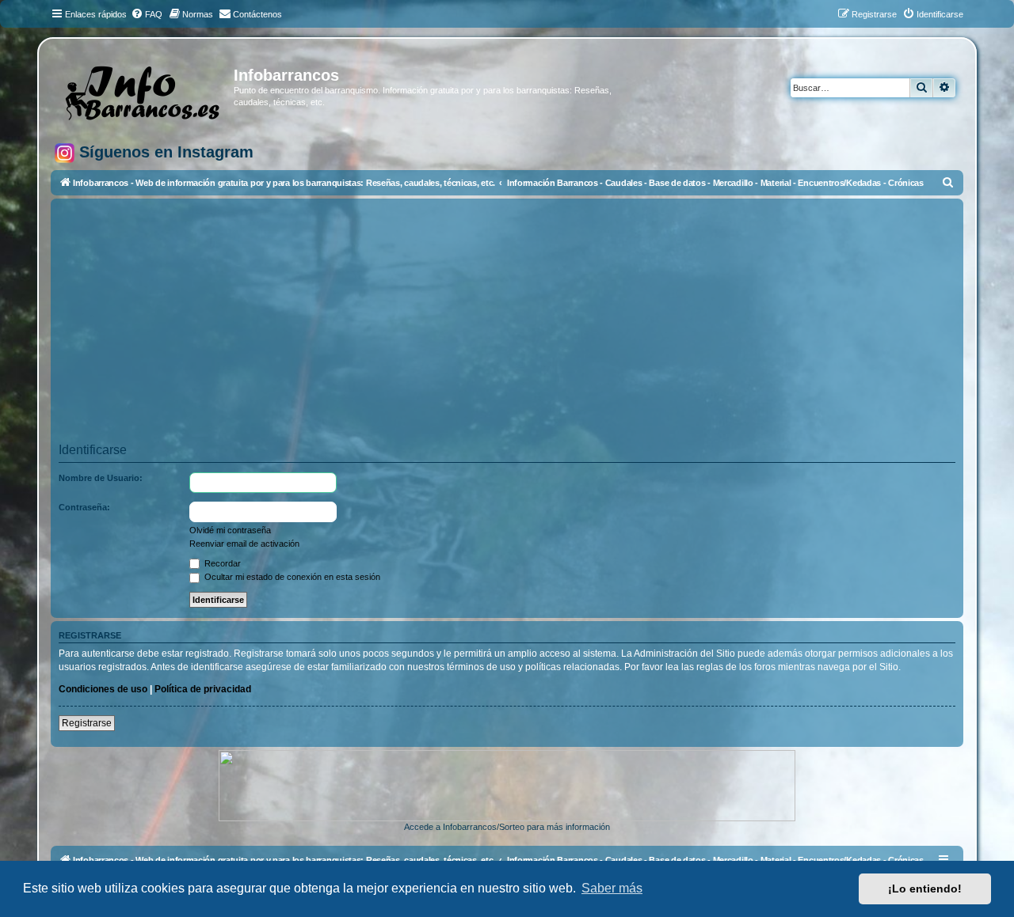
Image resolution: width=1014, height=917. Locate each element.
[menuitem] (146, 14)
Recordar (221, 563)
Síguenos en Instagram (164, 152)
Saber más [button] (611, 888)
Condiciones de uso (103, 689)
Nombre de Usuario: (101, 478)
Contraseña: (84, 507)
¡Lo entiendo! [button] (925, 888)
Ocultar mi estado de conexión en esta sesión (291, 577)
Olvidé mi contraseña (230, 530)
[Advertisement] (534, 326)
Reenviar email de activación (244, 543)
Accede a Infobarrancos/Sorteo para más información (507, 827)
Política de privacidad (202, 689)
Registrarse (87, 723)
